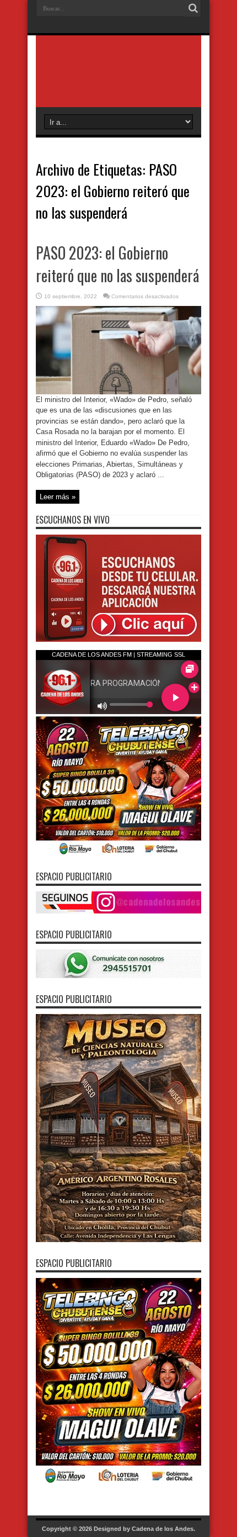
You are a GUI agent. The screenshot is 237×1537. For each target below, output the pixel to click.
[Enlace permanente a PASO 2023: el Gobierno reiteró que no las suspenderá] (118, 392)
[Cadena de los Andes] (118, 79)
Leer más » (58, 497)
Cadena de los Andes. (163, 1528)
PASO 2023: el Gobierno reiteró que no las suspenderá (117, 264)
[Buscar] (193, 8)
